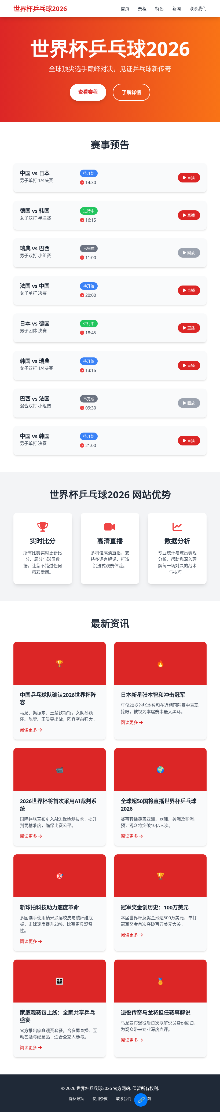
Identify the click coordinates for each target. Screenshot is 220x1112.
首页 (125, 9)
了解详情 (131, 92)
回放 (191, 252)
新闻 (176, 9)
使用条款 (100, 1098)
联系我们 (198, 9)
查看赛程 (88, 92)
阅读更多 (28, 730)
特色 (159, 9)
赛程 (142, 9)
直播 (191, 177)
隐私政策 (76, 1098)
